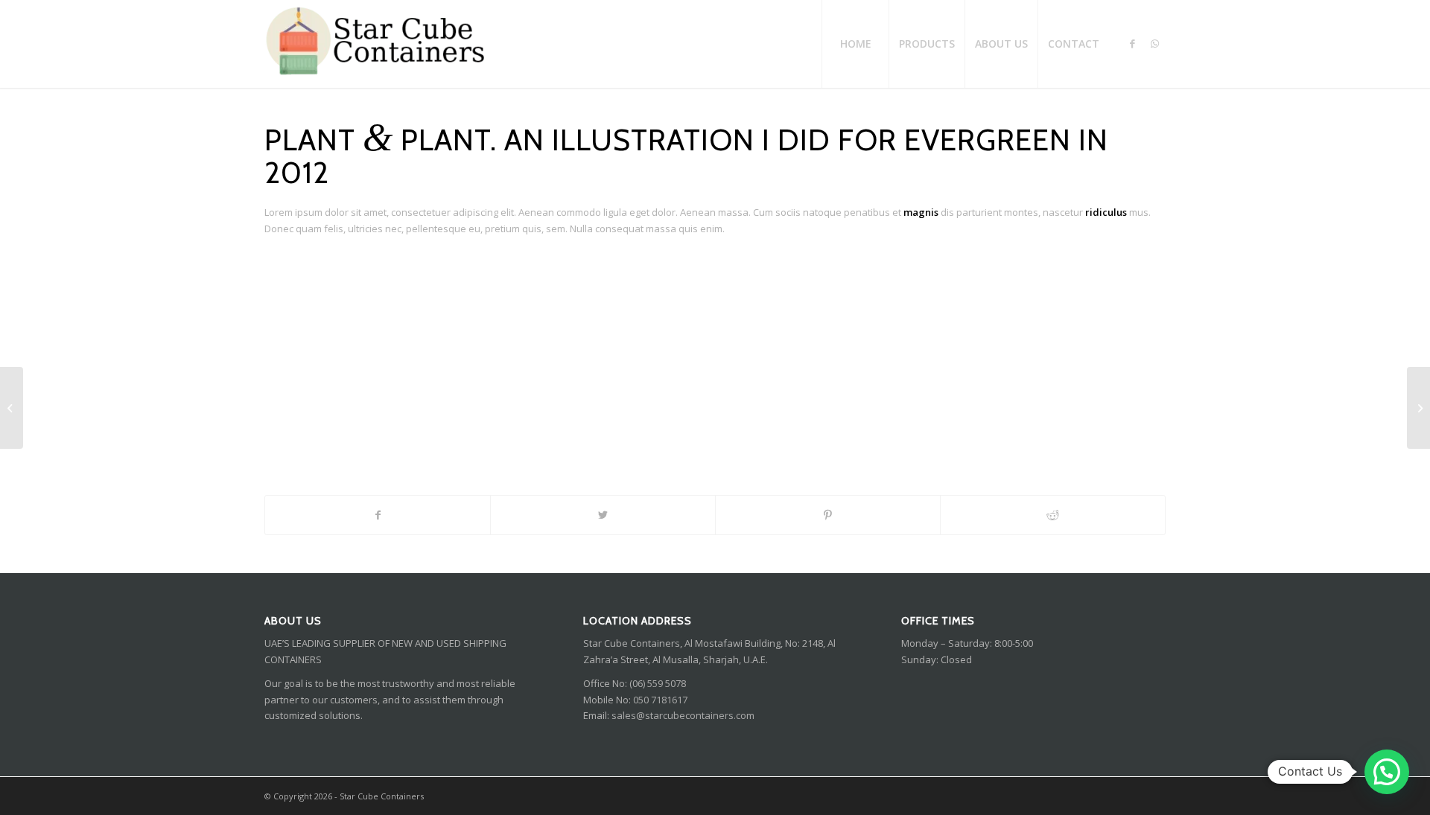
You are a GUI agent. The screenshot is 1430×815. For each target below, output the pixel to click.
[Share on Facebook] (377, 515)
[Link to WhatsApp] (1154, 43)
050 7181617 (660, 699)
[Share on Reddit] (1053, 515)
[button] (1386, 772)
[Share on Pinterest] (828, 515)
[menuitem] (855, 44)
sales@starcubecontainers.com (682, 715)
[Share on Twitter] (603, 515)
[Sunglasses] (11, 408)
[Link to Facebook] (1132, 43)
